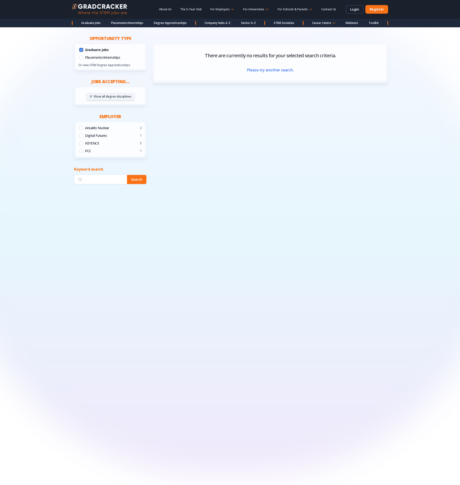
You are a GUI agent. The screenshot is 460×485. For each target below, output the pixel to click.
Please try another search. (270, 70)
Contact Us (328, 9)
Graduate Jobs (91, 23)
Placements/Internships (127, 23)
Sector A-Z (248, 23)
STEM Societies (284, 23)
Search (136, 179)
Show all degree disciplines (113, 96)
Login (354, 9)
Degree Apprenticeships (170, 23)
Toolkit (374, 23)
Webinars (351, 23)
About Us (165, 9)
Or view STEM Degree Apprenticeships (104, 65)
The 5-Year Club (191, 9)
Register (377, 9)
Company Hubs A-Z (217, 23)
